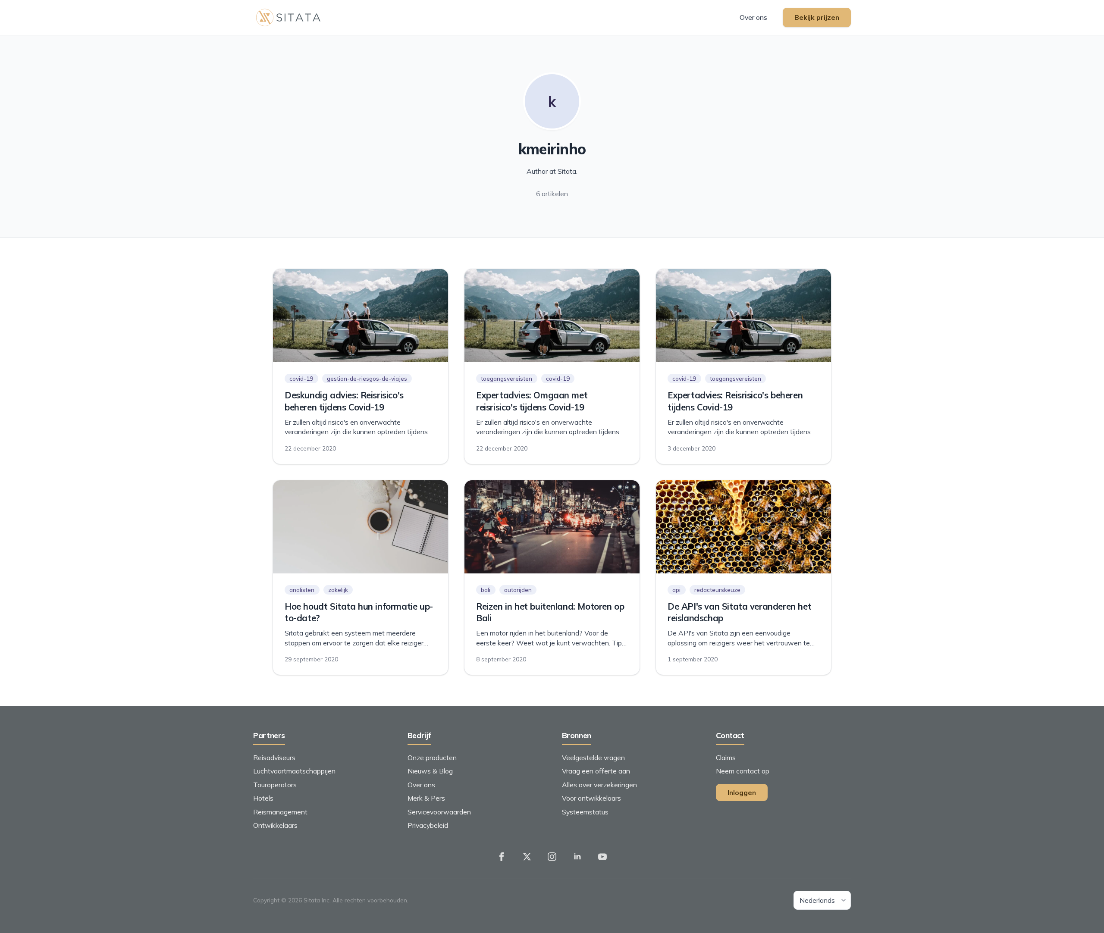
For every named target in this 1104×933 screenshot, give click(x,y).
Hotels (263, 798)
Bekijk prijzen (816, 17)
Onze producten (432, 757)
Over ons (753, 17)
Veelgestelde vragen (593, 757)
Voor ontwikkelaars (591, 798)
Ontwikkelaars (275, 825)
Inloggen (742, 792)
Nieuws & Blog (430, 771)
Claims (726, 757)
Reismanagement (280, 812)
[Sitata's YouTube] (602, 856)
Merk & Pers (426, 798)
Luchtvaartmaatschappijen (294, 771)
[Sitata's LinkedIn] (577, 856)
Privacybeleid (428, 825)
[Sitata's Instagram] (552, 856)
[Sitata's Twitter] (527, 856)
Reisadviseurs (274, 757)
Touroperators (275, 784)
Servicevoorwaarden (439, 812)
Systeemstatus (585, 812)
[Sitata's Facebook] (501, 856)
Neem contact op (742, 771)
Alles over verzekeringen (599, 784)
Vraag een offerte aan (596, 771)
